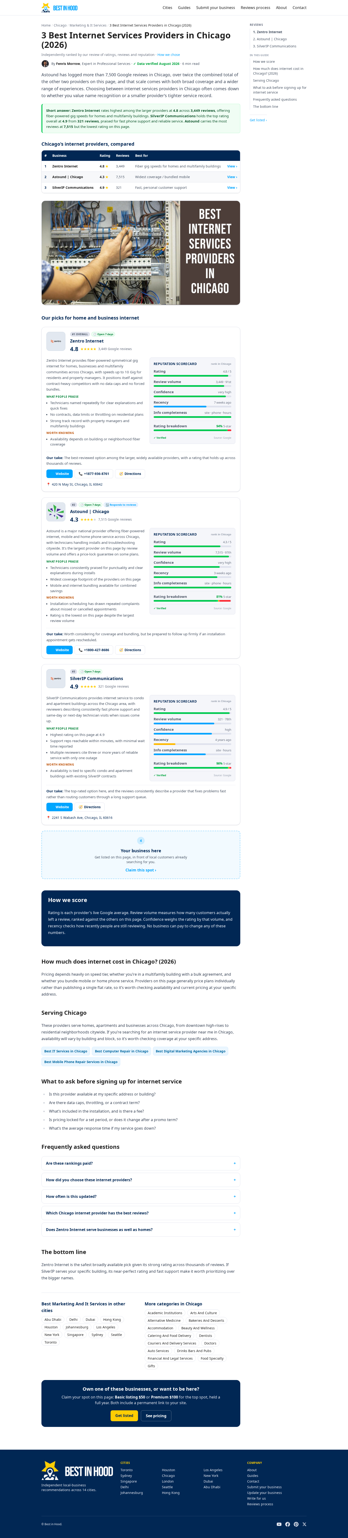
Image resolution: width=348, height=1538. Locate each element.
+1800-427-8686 (94, 650)
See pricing (156, 1415)
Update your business (264, 1492)
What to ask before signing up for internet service (280, 90)
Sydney (97, 1334)
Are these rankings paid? (69, 1163)
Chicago (60, 25)
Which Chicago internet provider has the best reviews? (97, 1213)
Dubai (90, 1319)
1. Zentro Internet (267, 32)
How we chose (168, 54)
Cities (167, 7)
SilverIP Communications (73, 187)
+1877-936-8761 (94, 473)
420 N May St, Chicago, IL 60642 (74, 484)
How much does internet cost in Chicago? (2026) (278, 71)
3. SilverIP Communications (274, 46)
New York (52, 1334)
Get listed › (258, 120)
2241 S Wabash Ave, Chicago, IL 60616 (79, 817)
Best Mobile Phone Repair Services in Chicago (80, 1062)
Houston (51, 1327)
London (168, 1481)
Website (59, 473)
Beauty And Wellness (198, 1328)
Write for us (256, 1498)
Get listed (124, 1415)
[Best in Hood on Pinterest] (296, 1524)
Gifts (151, 1366)
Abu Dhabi (53, 1319)
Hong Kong (112, 1319)
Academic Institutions (165, 1313)
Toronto (51, 1342)
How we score (264, 61)
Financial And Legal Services (170, 1358)
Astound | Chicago (67, 177)
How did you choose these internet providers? (89, 1179)
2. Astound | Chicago (270, 39)
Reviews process (255, 7)
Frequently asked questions (275, 99)
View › (232, 166)
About (281, 7)
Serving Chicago (266, 80)
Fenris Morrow (68, 63)
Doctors (210, 1343)
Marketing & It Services (88, 25)
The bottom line (265, 106)
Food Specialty (212, 1358)
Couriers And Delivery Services (172, 1343)
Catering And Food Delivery (169, 1335)
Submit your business (215, 7)
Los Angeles (105, 1327)
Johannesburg (77, 1327)
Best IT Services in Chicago (65, 1051)
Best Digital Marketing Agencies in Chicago (190, 1051)
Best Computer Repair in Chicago (121, 1051)
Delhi (73, 1319)
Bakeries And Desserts (206, 1320)
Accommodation (160, 1328)
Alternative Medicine (164, 1320)
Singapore (75, 1334)
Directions (130, 473)
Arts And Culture (203, 1313)
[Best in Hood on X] (304, 1524)
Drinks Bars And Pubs (194, 1351)
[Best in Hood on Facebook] (287, 1524)
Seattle (116, 1334)
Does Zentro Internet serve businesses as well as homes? (99, 1229)
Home (46, 25)
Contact (300, 7)
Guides (184, 7)
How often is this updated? (71, 1196)
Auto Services (158, 1351)
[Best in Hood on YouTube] (279, 1524)
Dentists (205, 1335)
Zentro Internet (65, 166)
